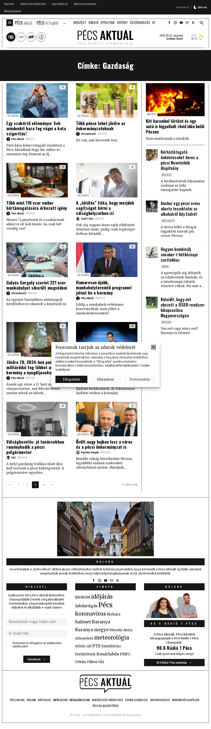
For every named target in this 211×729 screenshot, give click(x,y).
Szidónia (170, 38)
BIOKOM (82, 597)
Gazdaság (83, 115)
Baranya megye (92, 629)
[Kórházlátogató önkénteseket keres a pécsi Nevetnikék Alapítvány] (152, 155)
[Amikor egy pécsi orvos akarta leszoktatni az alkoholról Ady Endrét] (152, 206)
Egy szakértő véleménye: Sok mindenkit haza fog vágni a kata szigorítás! (36, 128)
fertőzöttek (85, 654)
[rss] (193, 23)
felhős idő (83, 646)
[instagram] (175, 23)
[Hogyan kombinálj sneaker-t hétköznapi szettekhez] (152, 252)
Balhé (94, 22)
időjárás (102, 596)
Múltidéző (168, 220)
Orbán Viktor (86, 662)
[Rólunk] (105, 529)
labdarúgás (86, 605)
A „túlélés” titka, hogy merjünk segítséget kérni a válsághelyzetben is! (105, 207)
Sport (123, 22)
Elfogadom (71, 379)
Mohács (114, 614)
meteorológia (111, 637)
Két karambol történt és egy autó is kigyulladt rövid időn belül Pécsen (175, 126)
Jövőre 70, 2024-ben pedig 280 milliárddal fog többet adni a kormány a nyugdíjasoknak (35, 367)
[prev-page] (9, 484)
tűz (101, 662)
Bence (179, 38)
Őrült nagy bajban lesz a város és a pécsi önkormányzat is (104, 444)
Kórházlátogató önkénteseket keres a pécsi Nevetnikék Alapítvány (179, 160)
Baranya (101, 622)
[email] (187, 23)
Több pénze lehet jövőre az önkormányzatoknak (100, 125)
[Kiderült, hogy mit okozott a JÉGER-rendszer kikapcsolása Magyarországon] (152, 302)
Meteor (166, 322)
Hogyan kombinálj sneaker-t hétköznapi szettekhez (179, 254)
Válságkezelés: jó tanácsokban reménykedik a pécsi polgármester (35, 446)
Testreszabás (139, 379)
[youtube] (181, 23)
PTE (96, 645)
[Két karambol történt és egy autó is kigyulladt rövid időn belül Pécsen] (175, 99)
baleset (83, 622)
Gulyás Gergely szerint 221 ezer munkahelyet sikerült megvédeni (36, 285)
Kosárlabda (107, 653)
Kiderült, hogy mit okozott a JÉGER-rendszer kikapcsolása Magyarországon (183, 307)
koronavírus (90, 613)
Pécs (105, 605)
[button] (153, 347)
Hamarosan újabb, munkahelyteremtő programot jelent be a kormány (104, 287)
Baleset (151, 114)
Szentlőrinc (111, 646)
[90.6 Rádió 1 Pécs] (174, 616)
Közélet (80, 22)
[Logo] (105, 684)
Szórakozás (141, 22)
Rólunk (105, 561)
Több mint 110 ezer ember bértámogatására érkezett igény (36, 205)
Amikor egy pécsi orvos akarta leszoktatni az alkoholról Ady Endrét (180, 208)
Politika (109, 22)
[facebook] (169, 23)
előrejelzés (84, 638)
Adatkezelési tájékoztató (121, 365)
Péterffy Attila (120, 630)
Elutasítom (105, 379)
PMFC (125, 654)
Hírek (165, 266)
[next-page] (52, 484)
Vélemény (13, 115)
